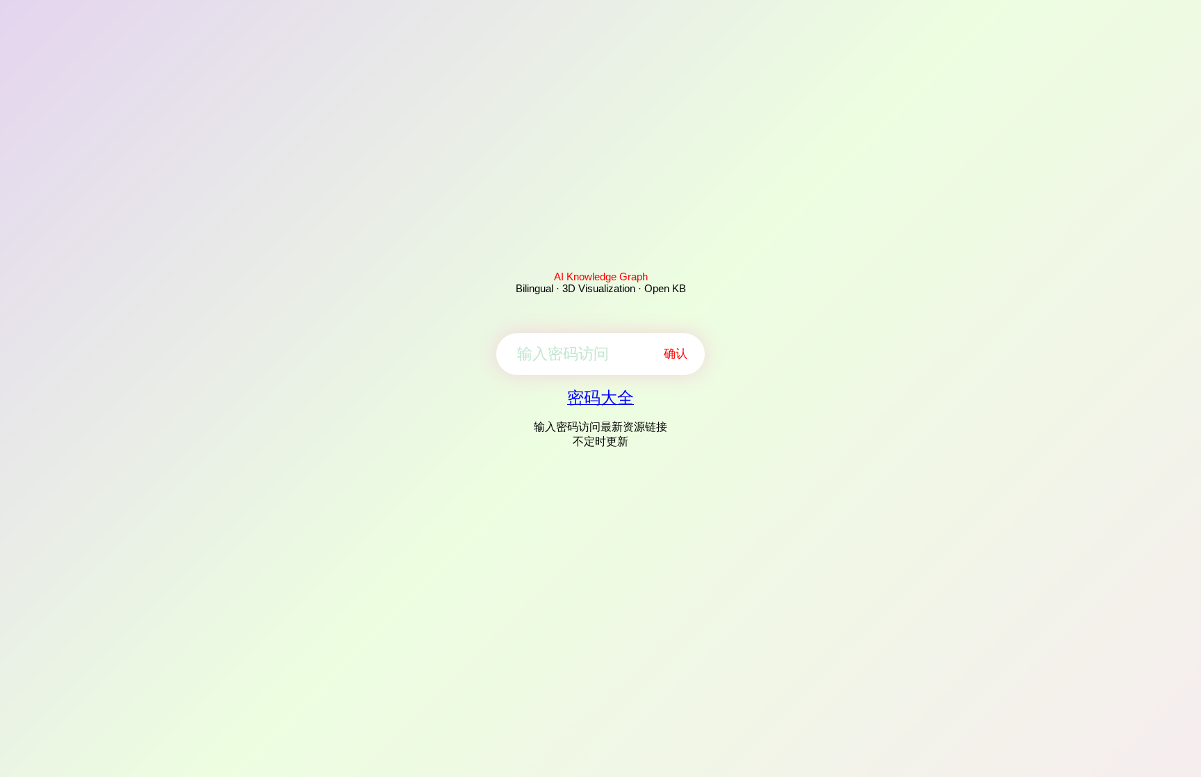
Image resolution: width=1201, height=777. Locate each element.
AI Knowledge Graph (601, 276)
